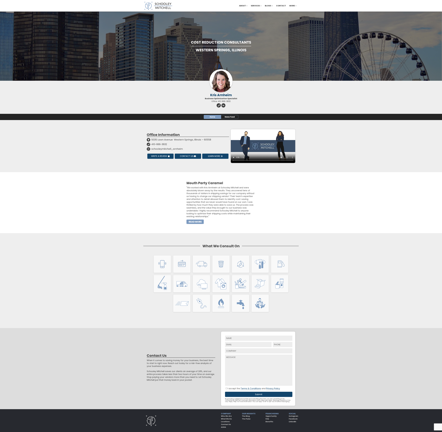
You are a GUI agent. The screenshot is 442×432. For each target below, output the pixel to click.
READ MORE (195, 221)
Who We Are (226, 416)
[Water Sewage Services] (240, 303)
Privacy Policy (273, 388)
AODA (223, 427)
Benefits (269, 421)
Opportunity (271, 416)
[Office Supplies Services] (240, 283)
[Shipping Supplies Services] (182, 303)
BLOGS (268, 5)
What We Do (226, 419)
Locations (225, 421)
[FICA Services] (260, 303)
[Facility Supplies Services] (162, 283)
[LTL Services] (182, 283)
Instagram (293, 416)
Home (212, 117)
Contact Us (186, 156)
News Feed (230, 117)
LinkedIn (292, 421)
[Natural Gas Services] (221, 303)
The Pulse (246, 419)
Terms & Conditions (251, 388)
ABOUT (242, 5)
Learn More (214, 156)
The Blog (246, 416)
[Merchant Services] (182, 264)
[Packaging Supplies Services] (260, 283)
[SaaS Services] (201, 283)
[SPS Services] (201, 264)
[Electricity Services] (201, 303)
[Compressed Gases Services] (260, 264)
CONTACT (281, 5)
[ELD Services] (240, 264)
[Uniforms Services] (221, 283)
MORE (292, 5)
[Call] (218, 105)
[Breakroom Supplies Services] (279, 283)
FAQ (267, 419)
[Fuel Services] (279, 264)
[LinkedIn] (223, 105)
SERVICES (255, 5)
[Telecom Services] (162, 264)
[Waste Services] (221, 264)
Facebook (293, 419)
